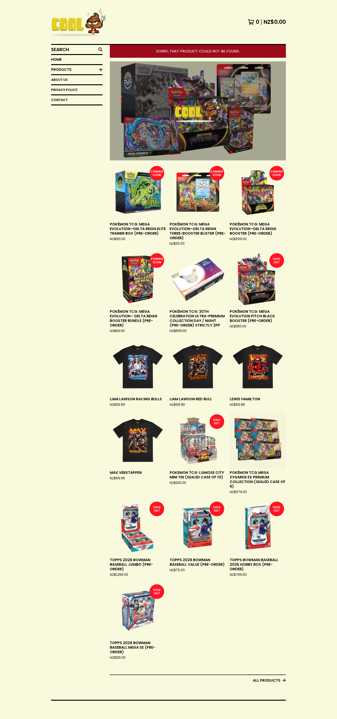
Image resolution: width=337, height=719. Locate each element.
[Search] (100, 49)
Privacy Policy (64, 90)
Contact (59, 100)
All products (266, 680)
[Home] (78, 22)
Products (61, 69)
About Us (59, 79)
